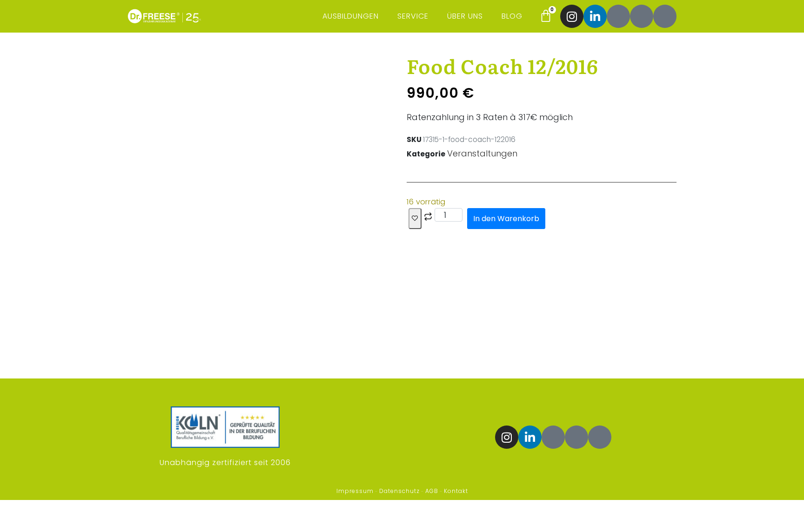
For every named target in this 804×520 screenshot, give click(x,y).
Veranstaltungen (482, 153)
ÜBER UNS (465, 16)
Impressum (355, 491)
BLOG (512, 16)
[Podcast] (641, 16)
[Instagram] (571, 16)
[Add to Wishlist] (415, 218)
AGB (431, 491)
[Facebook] (618, 16)
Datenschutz (399, 491)
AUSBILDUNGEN (350, 16)
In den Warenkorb (506, 218)
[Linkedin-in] (595, 16)
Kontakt (456, 491)
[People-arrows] (665, 16)
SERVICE (413, 16)
